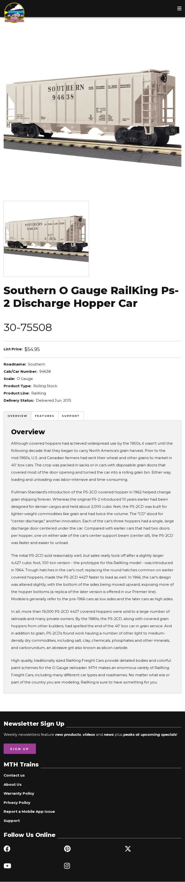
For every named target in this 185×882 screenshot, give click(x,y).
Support (71, 416)
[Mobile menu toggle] (179, 8)
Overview (17, 416)
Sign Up (19, 749)
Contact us (14, 775)
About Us (13, 784)
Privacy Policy (17, 802)
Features (44, 416)
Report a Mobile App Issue (29, 811)
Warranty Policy (19, 793)
